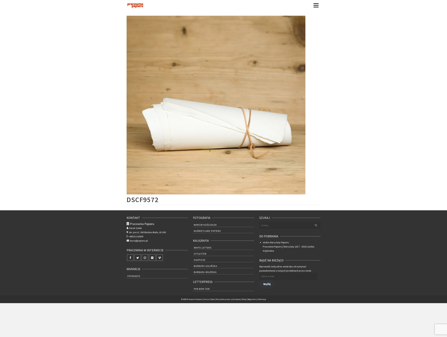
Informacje (261, 299)
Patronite (133, 276)
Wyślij (266, 284)
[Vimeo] (159, 257)
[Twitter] (137, 257)
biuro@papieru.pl (139, 240)
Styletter (200, 253)
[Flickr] (152, 257)
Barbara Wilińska (205, 272)
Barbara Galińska (205, 266)
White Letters (203, 247)
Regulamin (252, 299)
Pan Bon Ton (202, 288)
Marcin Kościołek (205, 224)
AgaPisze (200, 259)
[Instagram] (145, 257)
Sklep (244, 299)
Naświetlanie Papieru (207, 230)
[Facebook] (130, 257)
